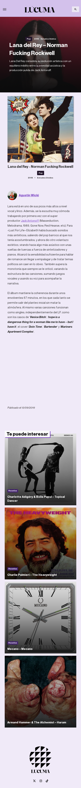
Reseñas (12, 491)
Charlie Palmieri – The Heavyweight (32, 574)
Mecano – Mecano (20, 648)
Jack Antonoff (30, 220)
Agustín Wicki (29, 195)
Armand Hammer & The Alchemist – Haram (36, 722)
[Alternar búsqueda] (75, 9)
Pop (29, 39)
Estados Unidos (48, 39)
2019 (36, 39)
